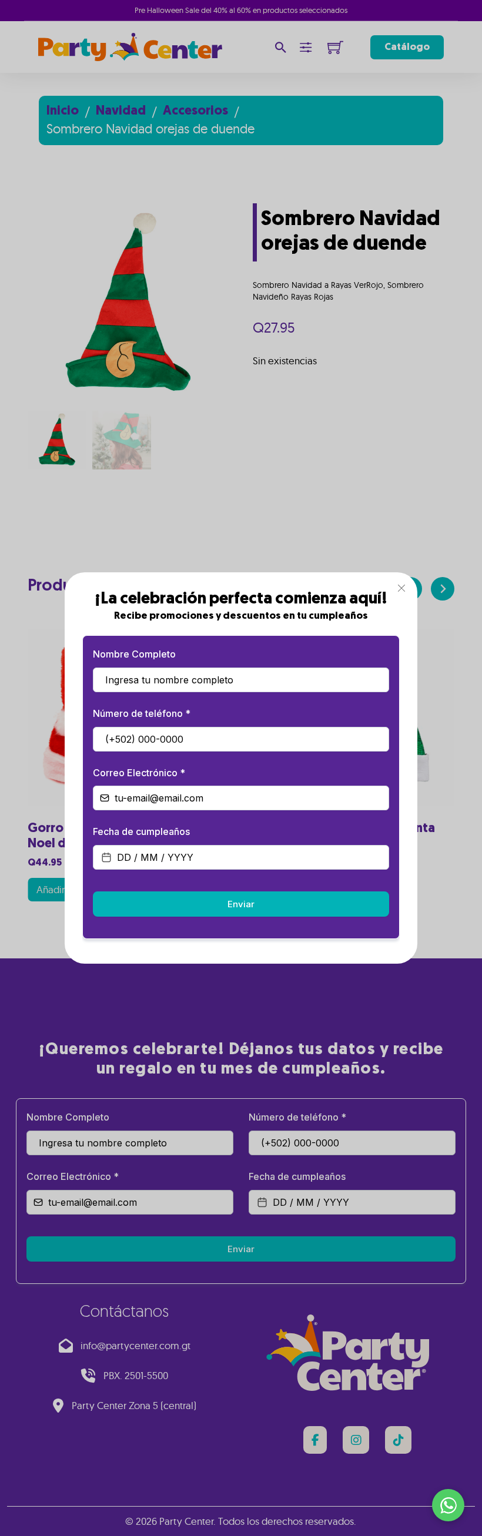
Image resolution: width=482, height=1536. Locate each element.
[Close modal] (401, 588)
